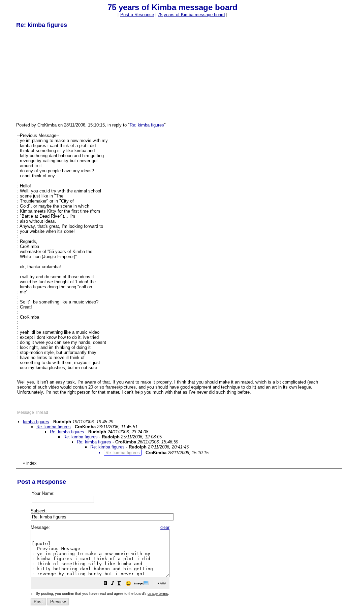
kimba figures (36, 421)
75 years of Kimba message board (191, 14)
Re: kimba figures (147, 125)
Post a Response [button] (137, 14)
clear (164, 527)
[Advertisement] (66, 75)
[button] (105, 584)
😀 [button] (128, 583)
